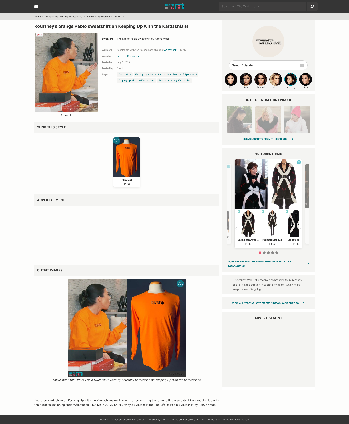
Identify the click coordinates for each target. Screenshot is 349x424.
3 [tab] (268, 252)
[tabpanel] (268, 203)
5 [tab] (276, 252)
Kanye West (124, 74)
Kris (306, 87)
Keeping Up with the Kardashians (64, 16)
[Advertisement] (126, 233)
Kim (231, 87)
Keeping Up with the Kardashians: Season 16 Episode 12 (166, 74)
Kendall (261, 87)
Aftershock (170, 50)
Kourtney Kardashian (98, 16)
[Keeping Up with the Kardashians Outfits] (268, 41)
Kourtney (291, 87)
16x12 (118, 16)
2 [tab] (264, 252)
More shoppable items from (259, 263)
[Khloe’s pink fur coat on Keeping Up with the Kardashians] (268, 119)
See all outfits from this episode (265, 139)
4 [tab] (272, 252)
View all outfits (265, 303)
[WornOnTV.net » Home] (174, 6)
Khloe (276, 87)
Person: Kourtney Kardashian (174, 80)
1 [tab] (260, 252)
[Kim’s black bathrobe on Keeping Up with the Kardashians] (239, 119)
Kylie (246, 87)
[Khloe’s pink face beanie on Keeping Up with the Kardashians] (297, 119)
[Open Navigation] (36, 6)
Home (37, 16)
